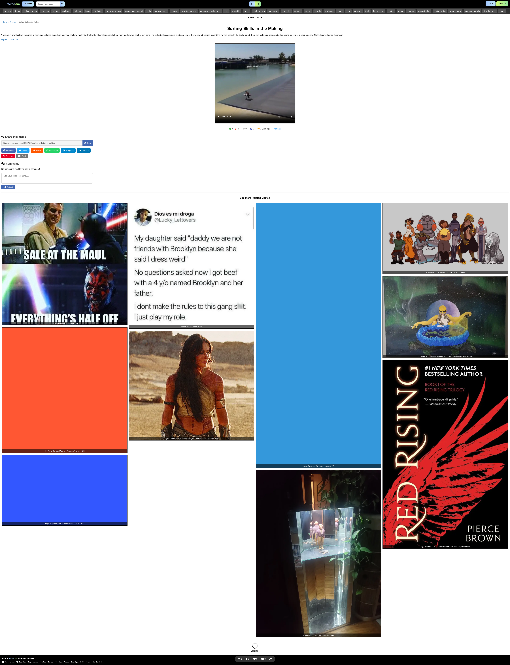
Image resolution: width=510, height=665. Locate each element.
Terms (66, 662)
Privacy (51, 662)
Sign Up (502, 3)
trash (87, 11)
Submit (10, 187)
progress (45, 11)
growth (318, 11)
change (174, 11)
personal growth (472, 11)
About (35, 662)
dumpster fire (424, 11)
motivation (273, 11)
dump (17, 11)
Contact (43, 662)
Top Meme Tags (25, 662)
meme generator (113, 11)
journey (410, 11)
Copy (88, 143)
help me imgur (30, 11)
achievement (455, 11)
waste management (134, 11)
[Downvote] (235, 129)
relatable (236, 11)
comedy (357, 11)
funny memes (161, 11)
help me (77, 11)
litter (226, 11)
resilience (329, 11)
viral (348, 11)
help (149, 11)
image (400, 11)
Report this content (9, 39)
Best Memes (9, 662)
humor (55, 11)
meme (308, 11)
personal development (210, 11)
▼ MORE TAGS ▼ (255, 17)
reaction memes (189, 11)
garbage (66, 11)
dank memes (259, 11)
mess (246, 11)
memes (7, 11)
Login (490, 3)
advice (391, 11)
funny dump (378, 11)
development (489, 11)
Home (5, 22)
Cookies (58, 662)
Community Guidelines (95, 662)
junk (367, 11)
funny (339, 11)
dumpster (286, 11)
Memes (13, 22)
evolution (98, 11)
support (297, 11)
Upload (28, 4)
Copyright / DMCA (77, 662)
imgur (502, 11)
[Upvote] (230, 129)
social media (440, 11)
